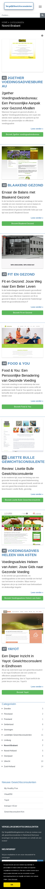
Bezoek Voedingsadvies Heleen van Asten (22, 598)
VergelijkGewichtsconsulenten (19, 6)
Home (5, 22)
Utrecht (6, 761)
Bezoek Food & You (22, 407)
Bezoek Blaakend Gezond (22, 223)
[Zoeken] (42, 15)
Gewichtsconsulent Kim (14, 812)
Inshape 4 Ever (10, 806)
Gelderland (8, 724)
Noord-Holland (10, 751)
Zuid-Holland (9, 766)
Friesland (7, 719)
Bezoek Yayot (22, 692)
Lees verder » (37, 129)
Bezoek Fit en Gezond (22, 313)
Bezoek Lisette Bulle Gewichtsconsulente (22, 500)
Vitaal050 (8, 794)
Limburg (7, 740)
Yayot (6, 800)
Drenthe (7, 709)
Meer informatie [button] (12, 879)
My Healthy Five (11, 788)
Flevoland (7, 714)
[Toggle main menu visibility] (40, 6)
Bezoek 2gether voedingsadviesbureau (22, 134)
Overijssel (7, 756)
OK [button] (12, 885)
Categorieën (17, 23)
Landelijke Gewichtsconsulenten (17, 735)
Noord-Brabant (10, 745)
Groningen (8, 730)
